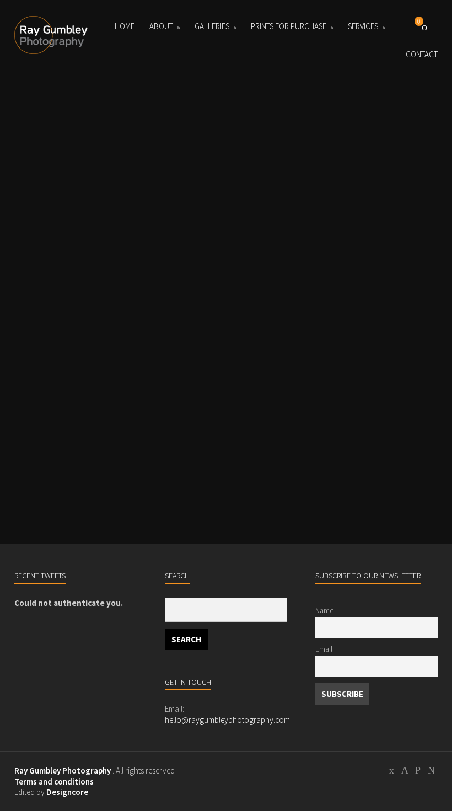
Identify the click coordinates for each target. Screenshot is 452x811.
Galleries (212, 26)
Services (363, 26)
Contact (422, 54)
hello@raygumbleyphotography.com (227, 720)
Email (323, 649)
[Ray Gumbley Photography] (53, 35)
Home (124, 26)
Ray (43, 446)
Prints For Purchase (288, 26)
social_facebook (404, 771)
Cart (424, 26)
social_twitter (391, 771)
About (161, 26)
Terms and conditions (54, 781)
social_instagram (417, 771)
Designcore (67, 792)
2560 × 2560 (81, 471)
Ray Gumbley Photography (62, 770)
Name (324, 610)
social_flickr (431, 771)
